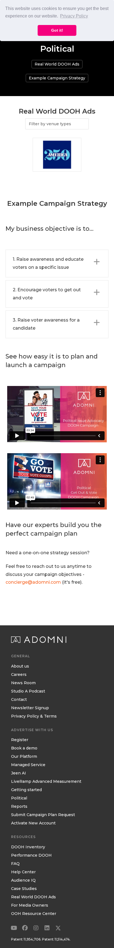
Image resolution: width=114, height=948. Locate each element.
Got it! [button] (57, 30)
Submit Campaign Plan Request (43, 815)
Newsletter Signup (30, 708)
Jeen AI (18, 773)
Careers (19, 675)
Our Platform (24, 756)
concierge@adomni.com (33, 582)
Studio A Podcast (28, 691)
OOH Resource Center (33, 914)
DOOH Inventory (28, 847)
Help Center (23, 872)
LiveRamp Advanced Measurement (46, 781)
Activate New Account (33, 823)
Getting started (26, 790)
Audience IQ (23, 880)
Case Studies (24, 889)
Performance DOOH (31, 855)
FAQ (15, 864)
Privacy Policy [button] (74, 16)
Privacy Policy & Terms (34, 716)
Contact (19, 700)
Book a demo (24, 748)
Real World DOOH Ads (33, 897)
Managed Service (28, 765)
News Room (23, 683)
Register (19, 740)
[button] (57, 263)
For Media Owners (29, 905)
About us (20, 666)
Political (19, 798)
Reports (19, 806)
